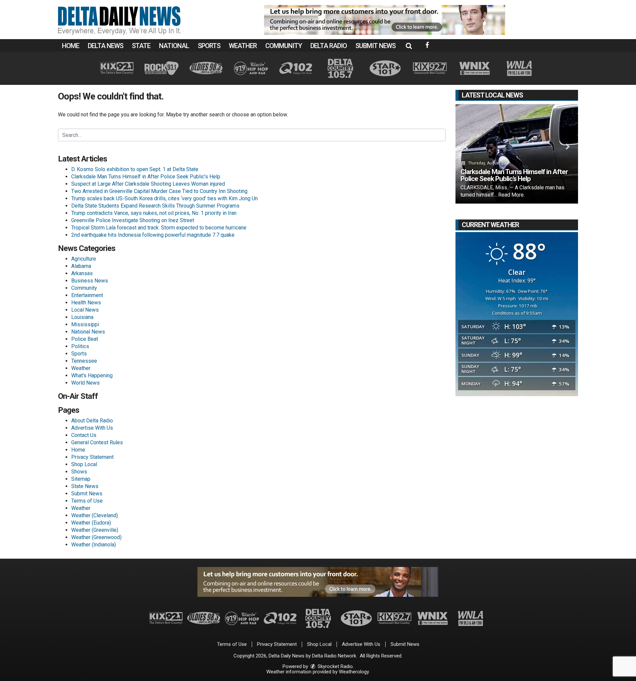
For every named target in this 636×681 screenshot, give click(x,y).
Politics (80, 346)
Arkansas (82, 273)
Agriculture (83, 259)
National (174, 46)
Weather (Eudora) (91, 523)
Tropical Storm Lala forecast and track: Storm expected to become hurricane (158, 227)
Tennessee (84, 361)
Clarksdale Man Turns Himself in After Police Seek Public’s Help (145, 176)
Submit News (375, 46)
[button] (408, 46)
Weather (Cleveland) (94, 515)
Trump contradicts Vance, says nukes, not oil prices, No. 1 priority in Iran (154, 213)
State (141, 46)
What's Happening (92, 375)
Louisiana (82, 317)
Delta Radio (328, 46)
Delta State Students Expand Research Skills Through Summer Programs (155, 206)
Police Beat (84, 339)
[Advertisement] (384, 20)
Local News (85, 310)
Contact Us (83, 435)
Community (283, 46)
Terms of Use (87, 501)
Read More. (511, 195)
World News (85, 383)
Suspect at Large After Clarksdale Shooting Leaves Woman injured (148, 184)
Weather (243, 46)
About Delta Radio (92, 420)
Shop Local (84, 464)
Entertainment (87, 295)
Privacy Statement (92, 457)
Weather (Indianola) (93, 544)
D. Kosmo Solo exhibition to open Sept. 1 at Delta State (134, 169)
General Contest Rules (97, 442)
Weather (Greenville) (94, 530)
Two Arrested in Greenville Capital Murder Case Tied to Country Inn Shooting (159, 191)
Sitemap (80, 479)
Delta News (105, 46)
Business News (89, 281)
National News (88, 332)
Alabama (81, 266)
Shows (79, 471)
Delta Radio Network (334, 656)
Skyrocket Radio (334, 666)
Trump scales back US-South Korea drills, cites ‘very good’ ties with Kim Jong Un (164, 198)
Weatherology (354, 672)
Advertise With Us (92, 428)
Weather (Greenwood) (96, 537)
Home (70, 46)
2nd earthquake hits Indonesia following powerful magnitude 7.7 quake (153, 235)
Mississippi (85, 324)
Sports (209, 46)
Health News (86, 302)
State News (84, 486)
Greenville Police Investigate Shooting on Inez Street (132, 220)
